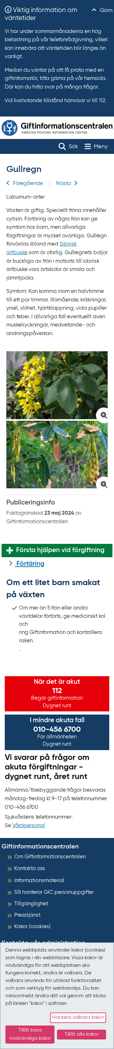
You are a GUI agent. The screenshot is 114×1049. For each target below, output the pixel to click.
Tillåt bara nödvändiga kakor (30, 1034)
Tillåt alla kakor (81, 1034)
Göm (105, 10)
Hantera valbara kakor (78, 1017)
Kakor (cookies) (32, 926)
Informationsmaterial (39, 880)
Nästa (63, 183)
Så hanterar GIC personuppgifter (54, 892)
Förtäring (29, 564)
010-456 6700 (57, 729)
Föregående (28, 183)
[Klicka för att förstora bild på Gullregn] (57, 385)
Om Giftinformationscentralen (50, 857)
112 (57, 691)
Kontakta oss (29, 868)
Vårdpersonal (28, 825)
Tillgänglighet (31, 904)
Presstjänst (27, 915)
